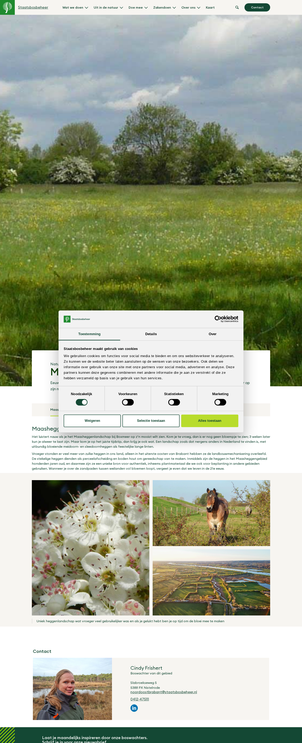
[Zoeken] (237, 7)
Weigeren (92, 421)
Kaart (210, 7)
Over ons (188, 7)
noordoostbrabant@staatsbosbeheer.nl (163, 692)
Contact (257, 7)
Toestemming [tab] (89, 334)
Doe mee (136, 7)
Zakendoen (162, 7)
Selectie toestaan (151, 421)
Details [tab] (151, 334)
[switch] (128, 402)
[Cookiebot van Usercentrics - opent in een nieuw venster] (220, 319)
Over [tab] (213, 334)
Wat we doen (72, 7)
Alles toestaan (209, 421)
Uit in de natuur (106, 7)
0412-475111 (139, 699)
